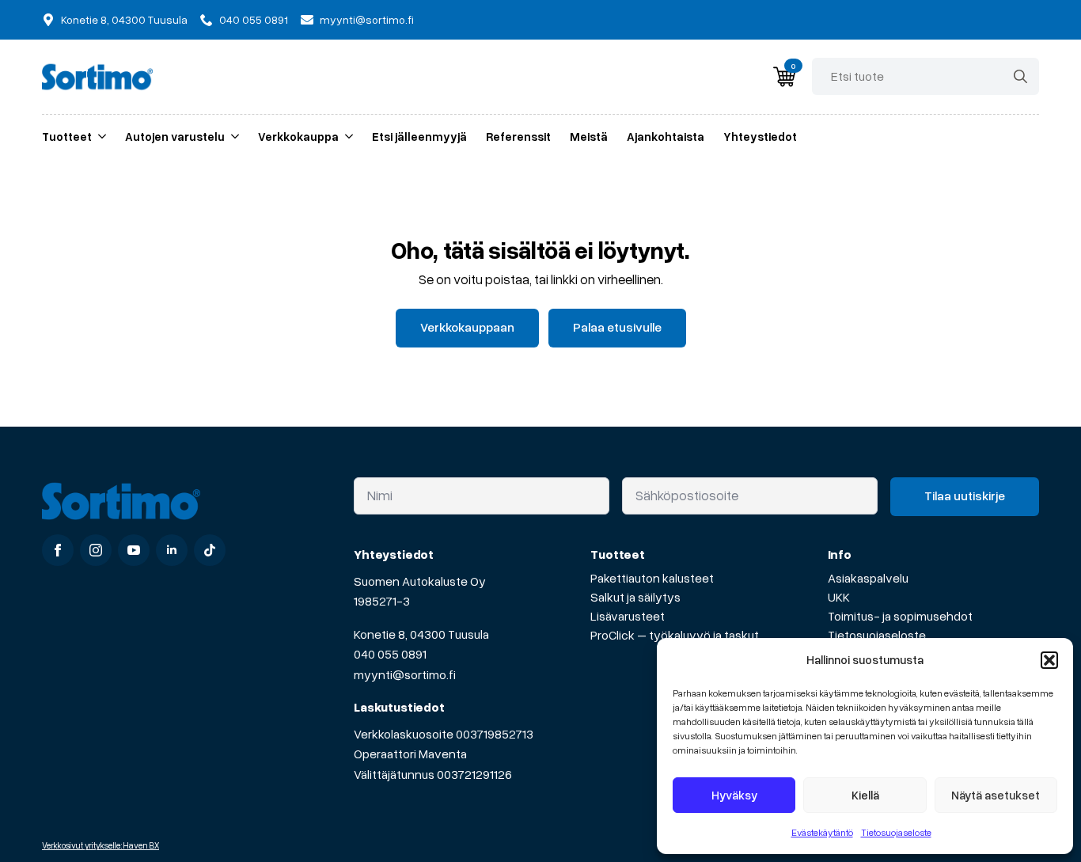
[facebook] (58, 550)
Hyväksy (734, 795)
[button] (1049, 660)
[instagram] (96, 550)
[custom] (210, 550)
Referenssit (518, 136)
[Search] (1020, 76)
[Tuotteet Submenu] (99, 136)
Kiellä (865, 795)
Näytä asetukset (995, 795)
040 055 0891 (390, 654)
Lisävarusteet (627, 615)
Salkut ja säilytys (635, 596)
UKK (839, 596)
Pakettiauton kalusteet (652, 578)
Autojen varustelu (175, 136)
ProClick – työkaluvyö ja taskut (674, 634)
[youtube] (134, 550)
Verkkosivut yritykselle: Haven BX (100, 845)
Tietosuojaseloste (896, 832)
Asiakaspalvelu (868, 578)
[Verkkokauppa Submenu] (346, 136)
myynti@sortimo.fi (405, 674)
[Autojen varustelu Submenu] (232, 136)
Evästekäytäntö (822, 832)
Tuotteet (67, 136)
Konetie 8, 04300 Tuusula (421, 634)
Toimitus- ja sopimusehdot (900, 615)
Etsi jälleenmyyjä (419, 136)
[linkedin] (172, 550)
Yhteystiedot (760, 136)
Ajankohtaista (665, 136)
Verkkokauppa (298, 136)
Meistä (589, 136)
